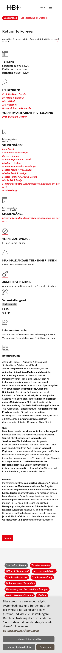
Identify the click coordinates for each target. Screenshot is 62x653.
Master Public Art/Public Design (19, 176)
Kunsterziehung (10, 156)
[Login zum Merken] (56, 41)
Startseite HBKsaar (16, 565)
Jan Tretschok (9, 104)
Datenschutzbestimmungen (21, 631)
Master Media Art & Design (17, 169)
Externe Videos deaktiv (29, 639)
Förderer (42, 595)
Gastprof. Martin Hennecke (16, 108)
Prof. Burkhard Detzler (14, 94)
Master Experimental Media (17, 159)
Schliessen (45, 647)
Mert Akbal (8, 101)
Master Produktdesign (14, 173)
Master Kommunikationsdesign (19, 166)
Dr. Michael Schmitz (13, 97)
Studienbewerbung (42, 577)
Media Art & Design (12, 180)
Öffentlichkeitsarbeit (17, 571)
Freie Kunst (8, 149)
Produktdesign (10, 190)
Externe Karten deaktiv (19, 647)
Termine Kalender (40, 565)
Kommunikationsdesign (15, 152)
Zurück (7, 538)
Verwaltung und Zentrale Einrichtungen (27, 589)
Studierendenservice (17, 577)
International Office (44, 571)
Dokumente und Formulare (20, 583)
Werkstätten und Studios (19, 595)
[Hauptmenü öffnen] (50, 7)
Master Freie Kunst (12, 163)
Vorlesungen (10, 17)
